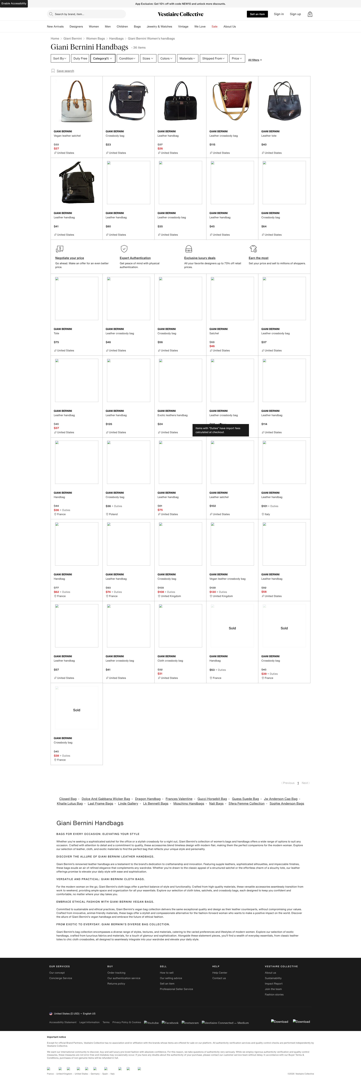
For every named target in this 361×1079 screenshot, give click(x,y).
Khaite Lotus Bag (70, 803)
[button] (310, 14)
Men (108, 26)
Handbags (116, 38)
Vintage (183, 26)
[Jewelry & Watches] (175, 26)
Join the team (273, 989)
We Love (200, 26)
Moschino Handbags (188, 803)
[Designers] (85, 26)
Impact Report (274, 984)
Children (122, 26)
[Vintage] (191, 26)
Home (55, 38)
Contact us (219, 978)
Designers (76, 26)
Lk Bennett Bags (155, 803)
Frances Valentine (179, 798)
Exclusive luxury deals (199, 258)
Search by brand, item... (69, 14)
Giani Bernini (72, 38)
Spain (105, 1073)
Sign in (279, 14)
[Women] (101, 26)
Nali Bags (216, 803)
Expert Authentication (135, 258)
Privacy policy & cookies (126, 1022)
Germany (95, 1073)
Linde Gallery (128, 803)
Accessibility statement (62, 1022)
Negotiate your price (69, 258)
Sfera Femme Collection (247, 803)
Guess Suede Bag (245, 798)
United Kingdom (64, 1073)
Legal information (89, 1022)
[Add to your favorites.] (97, 131)
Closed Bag (68, 798)
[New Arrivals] (66, 26)
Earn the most (258, 258)
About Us (230, 26)
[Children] (130, 26)
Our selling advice (171, 978)
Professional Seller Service (176, 989)
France (50, 1073)
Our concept (57, 973)
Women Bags (95, 38)
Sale (215, 26)
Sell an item (257, 14)
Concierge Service (60, 978)
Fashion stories (274, 995)
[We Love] (208, 26)
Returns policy (116, 984)
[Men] (113, 26)
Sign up (295, 14)
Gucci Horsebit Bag (212, 798)
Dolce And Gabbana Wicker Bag (106, 798)
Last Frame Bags (100, 803)
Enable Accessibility (14, 3)
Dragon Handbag (148, 798)
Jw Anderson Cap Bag (280, 798)
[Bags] (143, 26)
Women (94, 26)
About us (270, 973)
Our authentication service (123, 978)
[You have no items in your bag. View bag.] (310, 14)
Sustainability (273, 978)
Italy (113, 1073)
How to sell (166, 973)
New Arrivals (55, 26)
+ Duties (221, 424)
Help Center (219, 973)
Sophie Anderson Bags (287, 803)
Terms (105, 1022)
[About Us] (238, 26)
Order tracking (116, 973)
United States (81, 1073)
